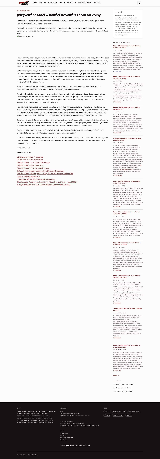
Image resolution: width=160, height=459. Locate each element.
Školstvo (129, 388)
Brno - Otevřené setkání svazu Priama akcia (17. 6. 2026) (126, 47)
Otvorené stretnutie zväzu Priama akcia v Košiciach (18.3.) (127, 139)
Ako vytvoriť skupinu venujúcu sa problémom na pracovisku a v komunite (43, 185)
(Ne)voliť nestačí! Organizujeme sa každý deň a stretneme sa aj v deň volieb (45, 174)
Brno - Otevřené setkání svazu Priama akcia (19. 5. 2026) (126, 77)
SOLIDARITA (52, 3)
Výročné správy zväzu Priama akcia (30, 157)
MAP (60, 3)
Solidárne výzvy (119, 391)
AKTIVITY (42, 3)
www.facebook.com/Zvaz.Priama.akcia (78, 445)
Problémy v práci (119, 388)
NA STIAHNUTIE (70, 3)
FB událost (117, 206)
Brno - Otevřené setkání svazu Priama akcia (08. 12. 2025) (126, 244)
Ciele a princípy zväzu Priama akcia (30, 160)
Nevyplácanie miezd (127, 384)
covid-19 (117, 384)
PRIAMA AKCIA (33, 455)
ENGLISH (97, 3)
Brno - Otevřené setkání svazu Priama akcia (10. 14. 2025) (126, 276)
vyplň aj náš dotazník (125, 169)
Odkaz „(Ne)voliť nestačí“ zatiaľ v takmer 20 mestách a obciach (40, 171)
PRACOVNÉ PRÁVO (85, 3)
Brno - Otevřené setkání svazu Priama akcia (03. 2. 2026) (126, 213)
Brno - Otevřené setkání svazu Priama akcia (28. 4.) (126, 108)
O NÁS (34, 3)
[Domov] (24, 3)
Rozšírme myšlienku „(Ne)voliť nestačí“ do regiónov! (36, 179)
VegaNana (129, 391)
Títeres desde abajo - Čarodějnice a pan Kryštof (127, 309)
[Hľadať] (139, 3)
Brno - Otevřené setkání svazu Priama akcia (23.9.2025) (126, 346)
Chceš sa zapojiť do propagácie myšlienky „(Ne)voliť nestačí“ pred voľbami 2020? (47, 182)
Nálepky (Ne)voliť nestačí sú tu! (28, 176)
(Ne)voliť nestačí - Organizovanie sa (30, 165)
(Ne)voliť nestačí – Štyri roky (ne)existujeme (33, 168)
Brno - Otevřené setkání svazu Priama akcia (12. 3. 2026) (126, 182)
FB (141, 166)
